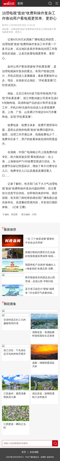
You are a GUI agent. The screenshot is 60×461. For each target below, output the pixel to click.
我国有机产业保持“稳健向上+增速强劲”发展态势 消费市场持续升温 (40, 267)
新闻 (20, 3)
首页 (24, 452)
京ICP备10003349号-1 (15, 457)
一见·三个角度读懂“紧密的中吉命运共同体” (39, 240)
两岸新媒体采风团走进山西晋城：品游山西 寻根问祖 (40, 279)
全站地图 (34, 452)
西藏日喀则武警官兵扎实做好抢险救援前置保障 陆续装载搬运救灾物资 (40, 254)
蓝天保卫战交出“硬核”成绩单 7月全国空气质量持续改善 (39, 291)
